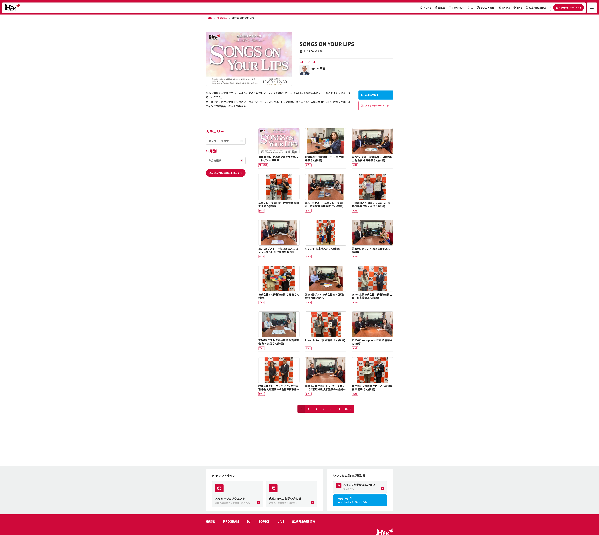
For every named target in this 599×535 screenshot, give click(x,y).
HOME (209, 17)
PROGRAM (222, 17)
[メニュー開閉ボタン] (592, 7)
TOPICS (264, 521)
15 (338, 409)
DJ (249, 521)
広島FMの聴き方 (303, 521)
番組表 (210, 521)
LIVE (281, 521)
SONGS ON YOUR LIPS (243, 17)
